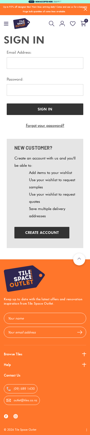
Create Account (42, 232)
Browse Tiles (13, 354)
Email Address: (19, 52)
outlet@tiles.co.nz (25, 400)
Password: (15, 79)
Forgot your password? (45, 125)
